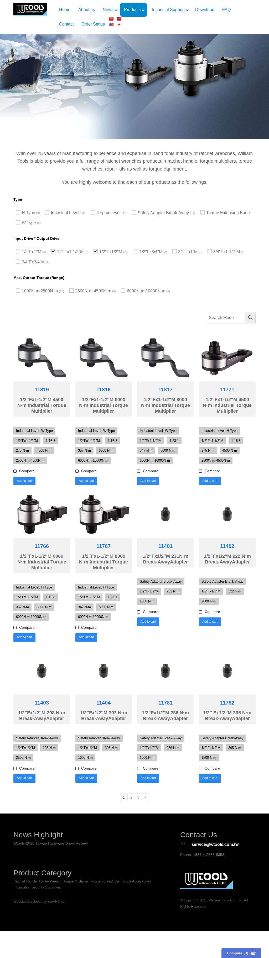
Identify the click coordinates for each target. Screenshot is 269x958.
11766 (42, 546)
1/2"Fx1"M (31, 252)
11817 (165, 389)
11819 (42, 389)
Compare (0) (237, 953)
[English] (111, 24)
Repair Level (109, 213)
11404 (103, 703)
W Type (29, 223)
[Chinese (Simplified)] (111, 19)
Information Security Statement (37, 887)
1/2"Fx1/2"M (110, 252)
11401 (165, 546)
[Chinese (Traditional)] (119, 19)
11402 (227, 546)
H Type (28, 213)
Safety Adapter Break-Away (163, 213)
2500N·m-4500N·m (93, 291)
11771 (227, 389)
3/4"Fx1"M (188, 252)
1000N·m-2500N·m (40, 291)
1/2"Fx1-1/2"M (70, 252)
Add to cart (24, 481)
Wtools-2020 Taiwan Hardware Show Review (50, 843)
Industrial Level (65, 213)
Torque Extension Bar (226, 213)
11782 (227, 703)
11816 (103, 389)
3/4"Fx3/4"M (33, 262)
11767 (103, 546)
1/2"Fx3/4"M (150, 252)
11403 (42, 703)
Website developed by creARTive (38, 902)
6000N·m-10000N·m (146, 291)
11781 (165, 703)
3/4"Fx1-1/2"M (226, 252)
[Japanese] (119, 24)
